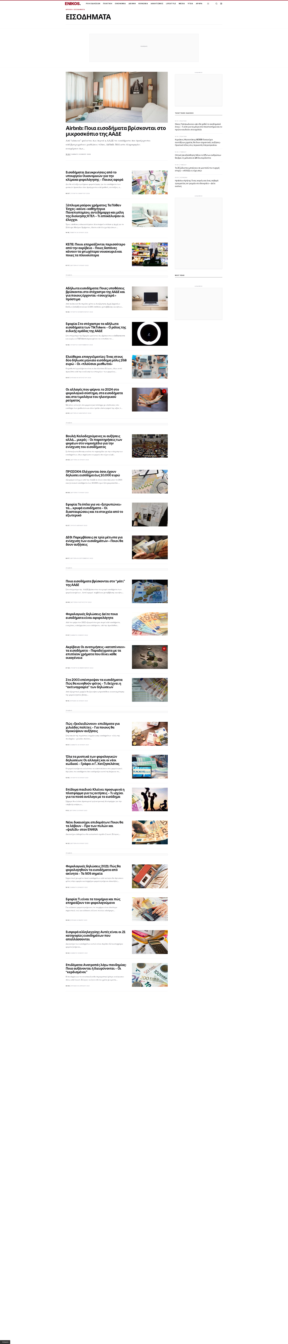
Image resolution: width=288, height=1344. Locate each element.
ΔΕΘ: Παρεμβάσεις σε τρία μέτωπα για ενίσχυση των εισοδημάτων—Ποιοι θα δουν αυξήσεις (94, 540)
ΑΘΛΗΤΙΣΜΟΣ (157, 3)
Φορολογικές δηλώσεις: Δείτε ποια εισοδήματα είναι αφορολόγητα (92, 616)
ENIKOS (73, 3)
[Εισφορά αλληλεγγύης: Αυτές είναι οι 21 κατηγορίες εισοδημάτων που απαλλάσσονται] (150, 942)
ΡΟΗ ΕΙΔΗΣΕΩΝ (93, 3)
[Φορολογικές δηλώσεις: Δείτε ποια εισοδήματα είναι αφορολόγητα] (150, 624)
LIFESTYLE (171, 3)
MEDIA (182, 3)
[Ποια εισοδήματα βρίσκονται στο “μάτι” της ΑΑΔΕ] (150, 591)
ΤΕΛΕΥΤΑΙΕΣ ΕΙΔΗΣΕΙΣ (184, 113)
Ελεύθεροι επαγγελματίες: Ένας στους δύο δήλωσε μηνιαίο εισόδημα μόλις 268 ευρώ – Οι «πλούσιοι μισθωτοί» (96, 360)
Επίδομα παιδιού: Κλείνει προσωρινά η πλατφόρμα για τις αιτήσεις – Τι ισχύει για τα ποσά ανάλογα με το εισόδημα (95, 793)
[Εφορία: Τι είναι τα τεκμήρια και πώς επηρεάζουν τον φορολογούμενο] (150, 909)
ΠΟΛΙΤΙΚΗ (107, 3)
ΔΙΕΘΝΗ (132, 3)
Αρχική (69, 9)
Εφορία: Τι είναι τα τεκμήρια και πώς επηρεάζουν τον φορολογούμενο (93, 901)
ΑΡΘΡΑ (199, 3)
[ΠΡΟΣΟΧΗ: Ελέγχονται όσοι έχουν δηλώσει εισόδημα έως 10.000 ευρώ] (150, 482)
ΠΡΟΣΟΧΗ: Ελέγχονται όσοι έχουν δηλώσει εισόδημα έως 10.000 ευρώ (93, 473)
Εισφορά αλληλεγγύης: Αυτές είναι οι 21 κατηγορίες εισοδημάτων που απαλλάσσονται (95, 935)
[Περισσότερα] (208, 3)
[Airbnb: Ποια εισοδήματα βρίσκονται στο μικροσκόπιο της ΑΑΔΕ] (117, 98)
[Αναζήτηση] (216, 4)
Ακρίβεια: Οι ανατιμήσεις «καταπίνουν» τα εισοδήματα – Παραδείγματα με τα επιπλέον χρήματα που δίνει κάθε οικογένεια (95, 652)
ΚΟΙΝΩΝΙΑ (143, 3)
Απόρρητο (5, 1342)
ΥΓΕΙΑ (190, 3)
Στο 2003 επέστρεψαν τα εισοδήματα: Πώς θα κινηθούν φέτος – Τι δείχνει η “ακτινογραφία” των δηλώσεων (94, 683)
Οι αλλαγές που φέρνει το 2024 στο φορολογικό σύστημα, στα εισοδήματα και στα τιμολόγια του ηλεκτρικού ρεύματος (94, 395)
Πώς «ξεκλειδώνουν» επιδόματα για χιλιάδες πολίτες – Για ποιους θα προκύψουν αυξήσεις (93, 727)
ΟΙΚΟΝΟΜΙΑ (120, 3)
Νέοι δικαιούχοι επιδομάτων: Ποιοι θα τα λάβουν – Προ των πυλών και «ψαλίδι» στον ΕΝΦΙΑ (94, 825)
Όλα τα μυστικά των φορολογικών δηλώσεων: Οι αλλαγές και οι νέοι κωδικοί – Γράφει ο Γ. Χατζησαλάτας (92, 760)
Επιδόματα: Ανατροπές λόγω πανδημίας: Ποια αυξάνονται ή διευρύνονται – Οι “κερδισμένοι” (96, 968)
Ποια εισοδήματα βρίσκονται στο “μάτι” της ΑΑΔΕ (95, 583)
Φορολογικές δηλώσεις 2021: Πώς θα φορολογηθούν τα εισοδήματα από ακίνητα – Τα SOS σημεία (93, 869)
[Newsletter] (221, 4)
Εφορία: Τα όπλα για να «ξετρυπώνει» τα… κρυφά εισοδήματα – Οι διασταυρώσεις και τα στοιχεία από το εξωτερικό (94, 509)
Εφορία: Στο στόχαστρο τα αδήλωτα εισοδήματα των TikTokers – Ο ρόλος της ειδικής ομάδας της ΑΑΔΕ (96, 327)
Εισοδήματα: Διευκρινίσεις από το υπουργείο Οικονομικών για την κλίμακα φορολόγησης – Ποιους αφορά (94, 175)
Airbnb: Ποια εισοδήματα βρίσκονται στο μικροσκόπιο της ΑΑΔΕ (116, 131)
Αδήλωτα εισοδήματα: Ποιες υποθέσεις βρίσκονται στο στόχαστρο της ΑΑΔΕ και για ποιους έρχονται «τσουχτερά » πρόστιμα (95, 293)
